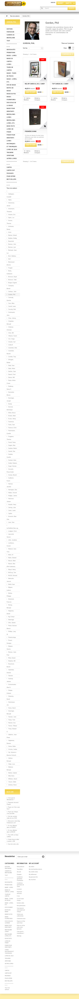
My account (34, 863)
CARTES (9, 167)
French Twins (12, 442)
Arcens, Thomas (10, 222)
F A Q (18, 896)
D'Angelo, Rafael (10, 361)
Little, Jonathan (12, 540)
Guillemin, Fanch (10, 479)
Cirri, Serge (11, 339)
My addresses (33, 874)
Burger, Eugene (12, 282)
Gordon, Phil (11, 294)
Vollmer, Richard (10, 759)
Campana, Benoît (10, 287)
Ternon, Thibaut (12, 725)
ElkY (9, 259)
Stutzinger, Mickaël (10, 712)
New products (20, 866)
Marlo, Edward (12, 557)
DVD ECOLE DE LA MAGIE (11, 104)
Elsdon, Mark (12, 415)
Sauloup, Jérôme (10, 680)
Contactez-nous (21, 918)
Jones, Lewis (12, 510)
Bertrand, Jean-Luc (12, 251)
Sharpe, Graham (10, 692)
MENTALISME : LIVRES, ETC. (11, 121)
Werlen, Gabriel (12, 773)
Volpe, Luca (11, 764)
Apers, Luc (11, 217)
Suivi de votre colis (13, 844)
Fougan (10, 268)
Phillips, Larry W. (11, 633)
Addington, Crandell (10, 195)
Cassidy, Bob (12, 309)
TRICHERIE (10, 152)
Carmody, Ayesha (10, 299)
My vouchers (32, 879)
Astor (9, 232)
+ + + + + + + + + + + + (12, 45)
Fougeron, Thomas (10, 438)
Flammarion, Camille (11, 432)
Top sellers (20, 869)
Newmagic (11, 619)
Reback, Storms (10, 647)
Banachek (11, 241)
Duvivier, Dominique (10, 408)
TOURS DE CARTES (10, 69)
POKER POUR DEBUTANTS (11, 136)
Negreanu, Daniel (10, 612)
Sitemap (19, 936)
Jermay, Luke (12, 507)
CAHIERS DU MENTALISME (11, 36)
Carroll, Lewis (12, 306)
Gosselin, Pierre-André (10, 470)
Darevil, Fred (11, 374)
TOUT (8, 40)
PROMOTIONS (11, 52)
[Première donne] (35, 117)
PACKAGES (10, 173)
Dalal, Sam (11, 365)
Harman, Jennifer (10, 485)
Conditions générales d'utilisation (20, 878)
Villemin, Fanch (12, 336)
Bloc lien (10, 792)
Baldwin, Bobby (12, 238)
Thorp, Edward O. (11, 730)
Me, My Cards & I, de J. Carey (35, 84)
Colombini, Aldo (12, 348)
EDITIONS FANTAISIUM (10, 30)
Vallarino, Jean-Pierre (12, 736)
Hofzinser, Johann (10, 500)
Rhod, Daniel (11, 658)
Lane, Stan (11, 522)
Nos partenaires (21, 905)
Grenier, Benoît (12, 475)
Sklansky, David (10, 698)
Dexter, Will (11, 377)
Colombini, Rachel (10, 352)
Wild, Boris (11, 776)
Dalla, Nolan (11, 368)
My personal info (33, 877)
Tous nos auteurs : (12, 189)
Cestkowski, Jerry (11, 314)
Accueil (19, 872)
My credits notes (33, 872)
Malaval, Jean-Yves (11, 550)
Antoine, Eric (12, 214)
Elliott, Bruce (12, 412)
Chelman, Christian (10, 328)
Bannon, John (12, 244)
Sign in (53, 2)
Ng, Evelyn (11, 616)
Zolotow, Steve (12, 785)
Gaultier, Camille (10, 456)
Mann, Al (10, 554)
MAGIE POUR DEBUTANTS (11, 110)
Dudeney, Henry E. (10, 388)
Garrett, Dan (11, 451)
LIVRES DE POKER (10, 130)
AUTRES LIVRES (12, 158)
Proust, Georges (9, 642)
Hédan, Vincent (12, 492)
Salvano (10, 675)
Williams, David (12, 779)
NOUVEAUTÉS (11, 49)
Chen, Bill (11, 333)
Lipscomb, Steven (10, 535)
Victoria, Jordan (12, 749)
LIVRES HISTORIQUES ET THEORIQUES (12, 143)
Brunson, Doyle (12, 276)
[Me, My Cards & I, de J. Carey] (35, 69)
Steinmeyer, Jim (11, 703)
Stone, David (12, 708)
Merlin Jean (11, 584)
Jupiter (10, 513)
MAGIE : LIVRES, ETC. (12, 80)
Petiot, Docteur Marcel (12, 627)
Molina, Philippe (9, 594)
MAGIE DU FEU (11, 93)
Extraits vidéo (20, 903)
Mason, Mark (12, 560)
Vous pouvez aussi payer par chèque (21, 910)
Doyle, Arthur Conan (11, 382)
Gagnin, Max (11, 445)
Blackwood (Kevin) (10, 263)
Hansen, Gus (12, 722)
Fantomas (11, 421)
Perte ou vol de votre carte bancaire (21, 927)
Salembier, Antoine (10, 671)
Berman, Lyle (12, 247)
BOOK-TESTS (11, 126)
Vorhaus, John (12, 291)
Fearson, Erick (12, 427)
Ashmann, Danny (10, 228)
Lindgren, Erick (12, 531)
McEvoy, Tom (12, 572)
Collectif (10, 345)
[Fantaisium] (15, 3)
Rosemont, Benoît (10, 665)
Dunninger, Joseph (10, 399)
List (73, 49)
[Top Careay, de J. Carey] (62, 69)
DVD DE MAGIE (11, 85)
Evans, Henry (12, 418)
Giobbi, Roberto (12, 463)
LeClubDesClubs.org (12, 528)
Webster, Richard (10, 768)
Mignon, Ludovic (10, 589)
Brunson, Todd (12, 279)
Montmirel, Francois (10, 600)
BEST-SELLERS (11, 179)
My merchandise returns (35, 869)
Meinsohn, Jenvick (10, 580)
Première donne (30, 131)
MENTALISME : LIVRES (11, 116)
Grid (70, 49)
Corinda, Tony (12, 356)
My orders (31, 866)
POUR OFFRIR (11, 176)
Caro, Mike (11, 303)
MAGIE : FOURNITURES (11, 98)
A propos (19, 874)
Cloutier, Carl (11, 342)
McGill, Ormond (12, 575)
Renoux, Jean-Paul (11, 653)
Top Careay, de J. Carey (60, 84)
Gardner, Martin (12, 448)
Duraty (10, 404)
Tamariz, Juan (12, 717)
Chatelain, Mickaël (10, 322)
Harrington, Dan (12, 489)
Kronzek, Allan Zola (11, 518)
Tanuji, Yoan (11, 720)
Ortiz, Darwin (12, 622)
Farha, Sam (11, 424)
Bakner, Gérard (12, 235)
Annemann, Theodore (11, 210)
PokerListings (12, 637)
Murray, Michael (9, 606)
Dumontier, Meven (10, 393)
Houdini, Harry (12, 504)
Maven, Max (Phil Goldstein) (11, 565)
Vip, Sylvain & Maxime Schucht (11, 754)
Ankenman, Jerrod (11, 204)
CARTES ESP (11, 170)
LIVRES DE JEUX (12, 149)
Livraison (19, 889)
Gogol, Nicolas (12, 466)
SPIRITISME (10, 155)
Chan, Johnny (12, 318)
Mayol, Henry (12, 569)
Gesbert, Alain (12, 460)
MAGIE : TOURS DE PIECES (11, 74)
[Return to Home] (7, 16)
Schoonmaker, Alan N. (11, 686)
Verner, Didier (12, 746)
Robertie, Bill (11, 661)
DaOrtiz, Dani (12, 371)
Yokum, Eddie (12, 782)
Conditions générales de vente (20, 884)
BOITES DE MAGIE (10, 89)
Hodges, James (12, 495)
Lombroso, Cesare (10, 544)
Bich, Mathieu (12, 256)
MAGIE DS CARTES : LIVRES (10, 61)
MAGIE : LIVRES (12, 55)
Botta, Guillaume (9, 272)
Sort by (25, 48)
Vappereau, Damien (11, 742)
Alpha (9, 200)
